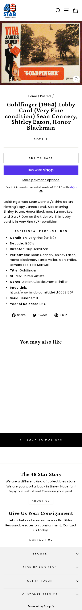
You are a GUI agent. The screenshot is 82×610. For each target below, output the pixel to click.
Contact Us (41, 540)
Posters (46, 96)
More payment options (41, 180)
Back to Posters (44, 439)
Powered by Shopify (41, 606)
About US (41, 501)
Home (32, 96)
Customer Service (40, 594)
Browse (40, 553)
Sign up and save (40, 567)
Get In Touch (40, 581)
